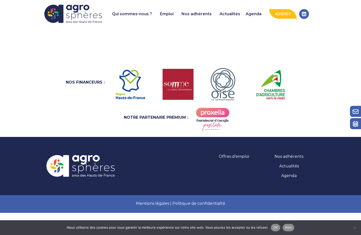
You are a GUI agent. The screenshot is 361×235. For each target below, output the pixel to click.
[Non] (354, 227)
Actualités (230, 14)
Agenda (254, 14)
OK (275, 227)
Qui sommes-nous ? (132, 14)
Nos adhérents (196, 14)
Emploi (167, 14)
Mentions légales (152, 203)
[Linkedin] (304, 14)
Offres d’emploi (234, 156)
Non (288, 227)
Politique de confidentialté (198, 203)
